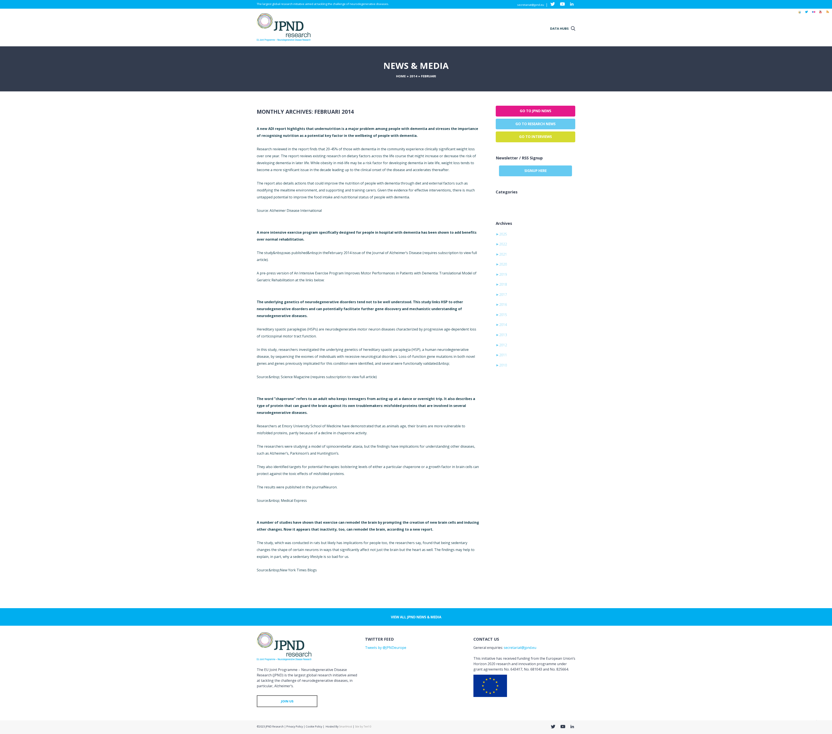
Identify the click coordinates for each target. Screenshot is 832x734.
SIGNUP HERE (535, 170)
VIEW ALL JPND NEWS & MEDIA (416, 617)
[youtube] (820, 13)
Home (401, 76)
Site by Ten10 (363, 726)
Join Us (287, 701)
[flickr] (813, 13)
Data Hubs (559, 28)
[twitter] (806, 13)
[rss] (827, 13)
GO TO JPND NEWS (535, 111)
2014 (413, 76)
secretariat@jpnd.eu (530, 5)
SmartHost (345, 726)
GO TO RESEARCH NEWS (535, 124)
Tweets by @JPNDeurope (385, 647)
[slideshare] (799, 13)
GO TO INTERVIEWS (535, 136)
